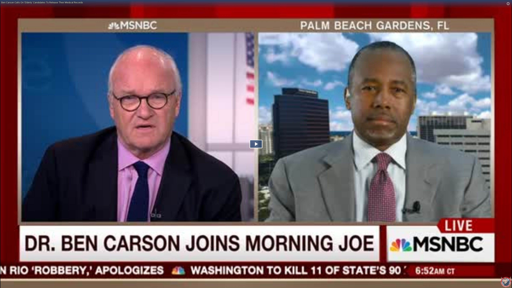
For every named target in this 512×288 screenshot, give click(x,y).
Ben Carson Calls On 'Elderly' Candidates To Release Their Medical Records (42, 2)
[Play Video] (256, 144)
